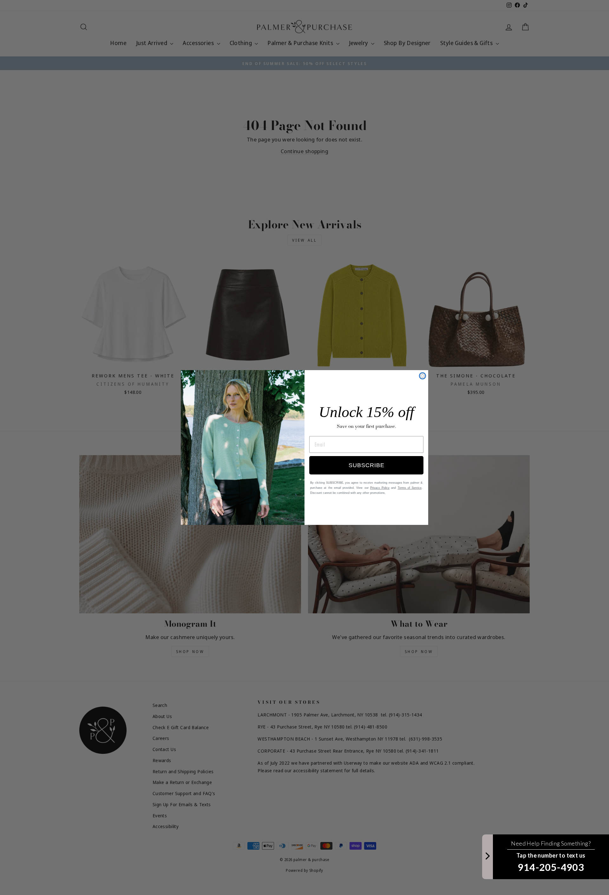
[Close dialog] (422, 376)
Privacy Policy (380, 487)
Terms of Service (410, 487)
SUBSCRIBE (366, 465)
